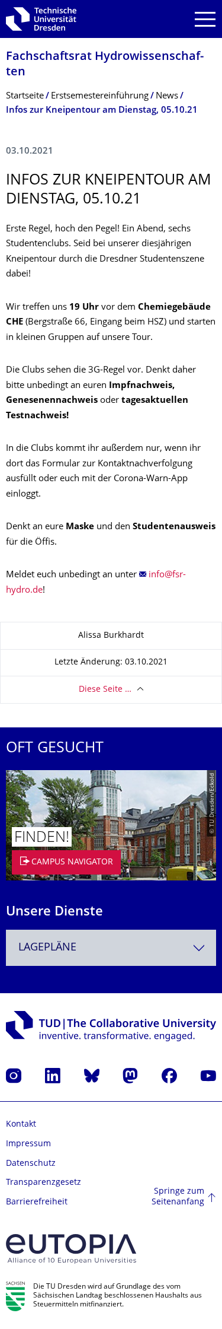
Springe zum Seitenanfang (178, 1197)
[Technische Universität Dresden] (41, 19)
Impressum (28, 1144)
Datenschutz (31, 1164)
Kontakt (21, 1124)
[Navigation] (205, 19)
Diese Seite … (105, 690)
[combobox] (111, 948)
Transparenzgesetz (43, 1183)
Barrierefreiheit (36, 1202)
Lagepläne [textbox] (47, 948)
